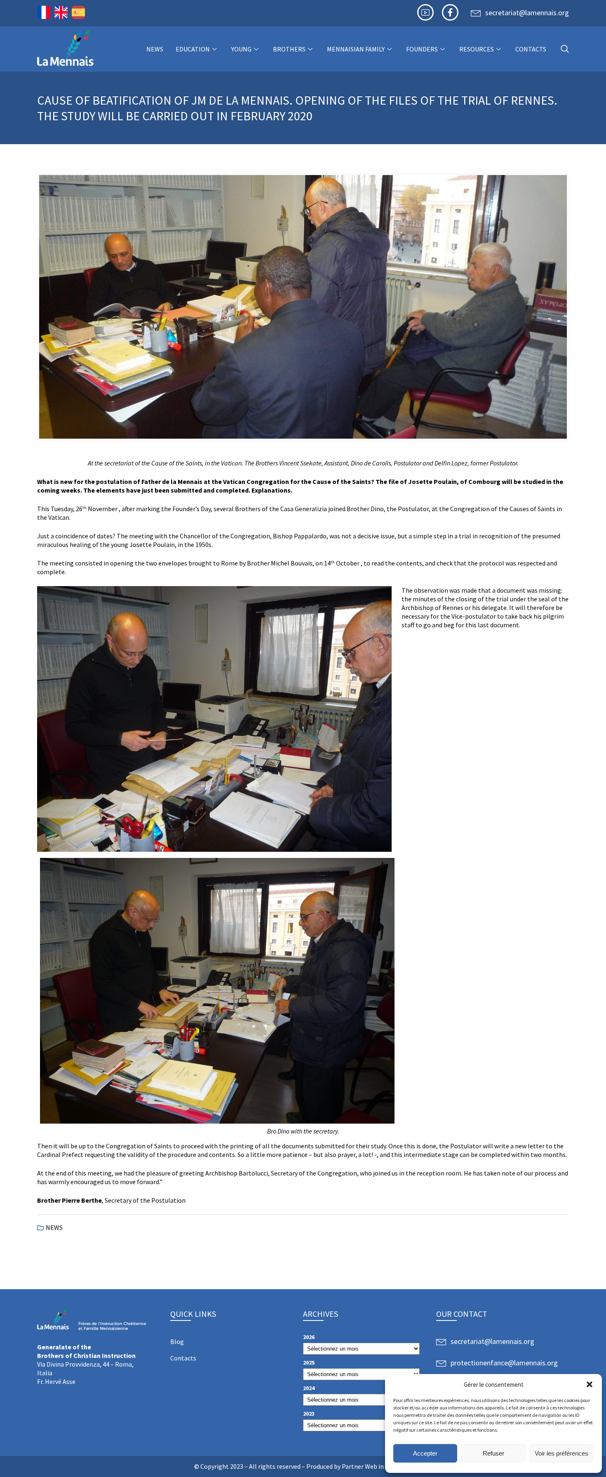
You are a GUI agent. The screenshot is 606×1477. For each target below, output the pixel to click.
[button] (589, 1384)
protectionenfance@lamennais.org (504, 1362)
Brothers (289, 49)
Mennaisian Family (356, 49)
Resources (476, 49)
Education (193, 49)
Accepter (425, 1453)
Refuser (493, 1453)
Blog (177, 1341)
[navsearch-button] (565, 49)
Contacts (530, 49)
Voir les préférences (561, 1453)
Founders (422, 49)
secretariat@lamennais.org (527, 12)
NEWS (154, 49)
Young (241, 49)
